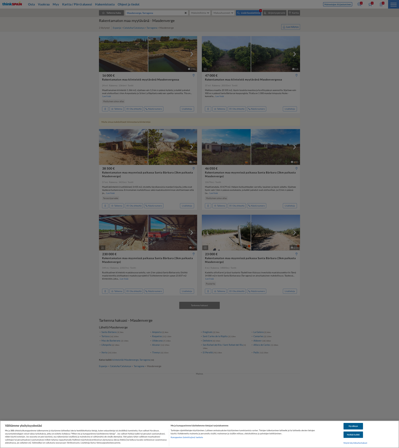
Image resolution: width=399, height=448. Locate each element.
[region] (199, 434)
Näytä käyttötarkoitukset (355, 443)
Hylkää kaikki (353, 434)
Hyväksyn (353, 426)
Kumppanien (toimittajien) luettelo (187, 437)
